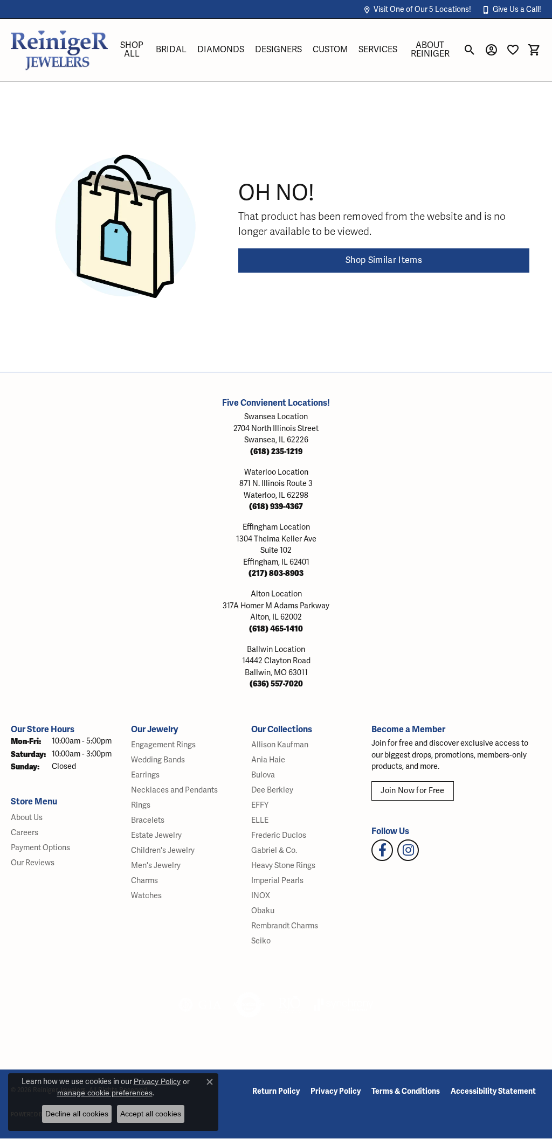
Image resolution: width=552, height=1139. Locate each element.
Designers (278, 49)
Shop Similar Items (384, 260)
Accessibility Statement (493, 1091)
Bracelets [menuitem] (147, 820)
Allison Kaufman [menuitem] (279, 744)
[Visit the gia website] (200, 1004)
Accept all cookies (150, 1113)
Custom (330, 49)
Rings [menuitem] (140, 805)
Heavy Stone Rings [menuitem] (283, 865)
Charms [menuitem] (144, 880)
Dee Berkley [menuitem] (272, 790)
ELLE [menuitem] (259, 820)
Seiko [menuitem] (261, 941)
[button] (417, 9)
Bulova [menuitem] (263, 775)
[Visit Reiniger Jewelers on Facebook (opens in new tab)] (382, 850)
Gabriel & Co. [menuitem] (274, 850)
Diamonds (220, 49)
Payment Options (40, 847)
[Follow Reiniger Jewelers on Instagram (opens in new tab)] (408, 850)
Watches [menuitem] (146, 895)
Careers (24, 832)
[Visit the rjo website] (289, 1004)
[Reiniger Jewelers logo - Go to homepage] (59, 50)
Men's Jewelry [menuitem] (156, 865)
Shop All (131, 49)
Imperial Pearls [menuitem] (277, 880)
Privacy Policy (335, 1091)
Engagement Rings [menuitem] (163, 744)
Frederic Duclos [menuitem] (278, 835)
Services (377, 49)
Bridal (171, 49)
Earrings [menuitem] (145, 775)
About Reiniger (430, 49)
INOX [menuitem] (260, 895)
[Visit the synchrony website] (344, 1004)
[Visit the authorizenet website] (249, 1004)
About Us (27, 817)
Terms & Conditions (405, 1091)
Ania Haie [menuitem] (268, 760)
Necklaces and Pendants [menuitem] (174, 790)
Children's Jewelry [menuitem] (163, 850)
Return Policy (276, 1091)
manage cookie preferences (105, 1092)
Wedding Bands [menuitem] (158, 760)
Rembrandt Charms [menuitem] (284, 925)
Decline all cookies (76, 1113)
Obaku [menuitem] (262, 910)
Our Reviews (32, 862)
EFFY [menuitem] (259, 805)
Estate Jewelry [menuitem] (156, 835)
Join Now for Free (412, 790)
